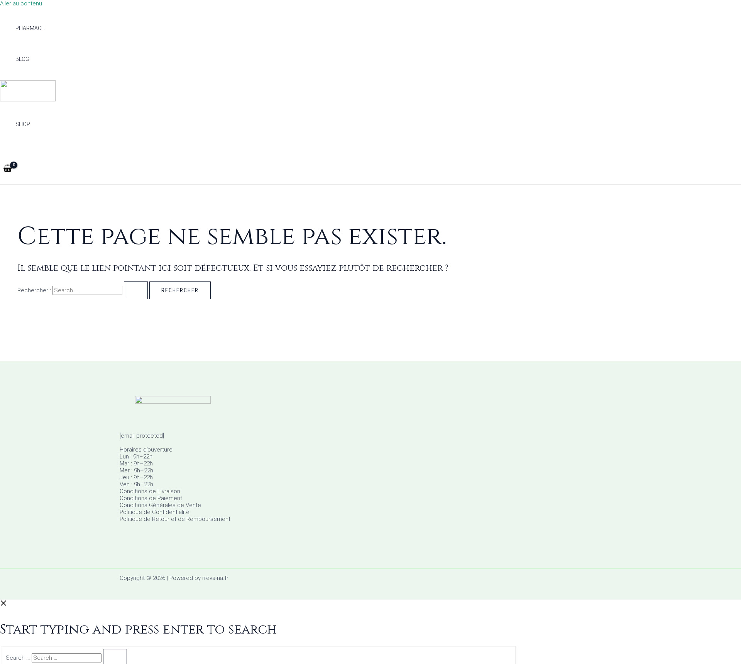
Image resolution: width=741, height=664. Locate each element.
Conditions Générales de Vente (160, 505)
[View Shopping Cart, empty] (7, 169)
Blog (22, 59)
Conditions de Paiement (151, 498)
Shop (22, 124)
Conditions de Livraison (150, 491)
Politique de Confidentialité (154, 512)
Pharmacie (30, 28)
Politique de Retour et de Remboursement (175, 519)
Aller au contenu (21, 3)
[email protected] (142, 435)
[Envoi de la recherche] (136, 290)
